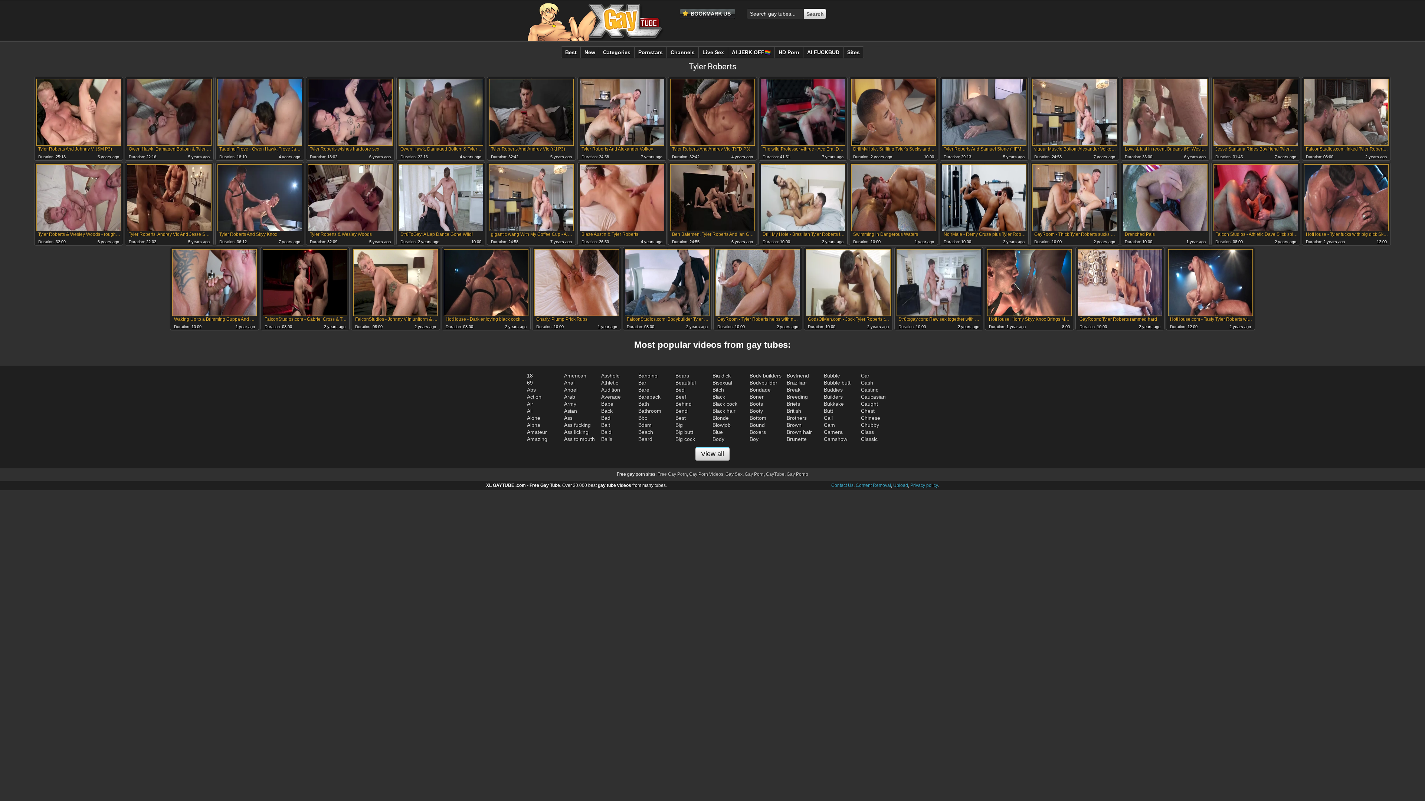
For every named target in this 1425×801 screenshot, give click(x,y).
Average (611, 396)
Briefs (793, 403)
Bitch (718, 389)
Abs (531, 389)
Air (530, 403)
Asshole (610, 375)
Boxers (758, 432)
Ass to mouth (579, 439)
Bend (681, 410)
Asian (570, 410)
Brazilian (797, 382)
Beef (680, 396)
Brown (794, 425)
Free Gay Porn (672, 474)
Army (570, 403)
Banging (648, 375)
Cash (867, 382)
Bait (605, 425)
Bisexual (722, 382)
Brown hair (799, 432)
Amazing (537, 439)
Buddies (833, 389)
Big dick (721, 375)
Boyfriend (798, 375)
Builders (833, 396)
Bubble (832, 375)
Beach (645, 432)
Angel (570, 389)
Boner (757, 396)
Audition (610, 389)
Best (680, 418)
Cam (829, 425)
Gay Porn (754, 474)
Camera (833, 432)
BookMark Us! (708, 14)
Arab (569, 396)
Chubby (870, 425)
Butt (828, 410)
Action (534, 396)
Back (607, 410)
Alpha (533, 425)
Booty (756, 410)
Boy (754, 439)
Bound (757, 425)
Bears (682, 375)
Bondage (760, 389)
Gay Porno (797, 474)
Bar (642, 382)
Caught (869, 403)
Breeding (797, 396)
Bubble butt (837, 382)
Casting (870, 389)
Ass (568, 418)
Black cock (724, 403)
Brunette (797, 439)
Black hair (724, 410)
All (530, 410)
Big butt (684, 432)
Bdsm (645, 425)
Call (828, 418)
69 (530, 382)
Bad (605, 418)
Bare (643, 389)
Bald (606, 432)
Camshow (835, 439)
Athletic (609, 382)
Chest (868, 410)
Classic (869, 439)
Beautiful (685, 382)
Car (865, 375)
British (794, 410)
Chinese (870, 418)
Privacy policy (924, 485)
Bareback (649, 396)
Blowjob (721, 425)
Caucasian (873, 396)
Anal (569, 382)
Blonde (720, 418)
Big (679, 425)
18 (530, 375)
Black (718, 396)
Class (867, 432)
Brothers (797, 418)
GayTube (775, 474)
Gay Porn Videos (706, 474)
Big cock (685, 439)
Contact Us (842, 485)
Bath (643, 403)
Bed (680, 389)
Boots (756, 403)
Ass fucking (577, 425)
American (575, 375)
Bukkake (834, 403)
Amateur (537, 432)
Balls (606, 439)
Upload (900, 485)
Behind (683, 403)
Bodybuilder (763, 382)
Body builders (766, 375)
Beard (645, 439)
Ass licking (576, 432)
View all (712, 454)
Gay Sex (734, 474)
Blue (717, 432)
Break (793, 389)
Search (815, 14)
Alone (533, 418)
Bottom (758, 418)
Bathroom (649, 410)
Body (718, 439)
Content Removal (873, 485)
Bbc (642, 418)
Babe (607, 403)
